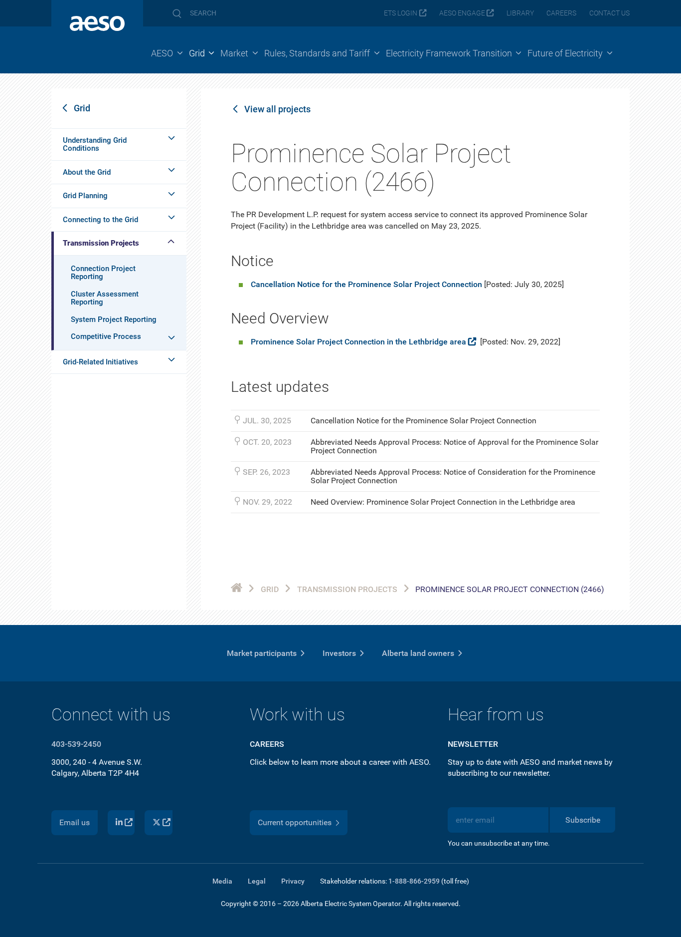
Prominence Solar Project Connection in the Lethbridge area (358, 341)
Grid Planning (85, 195)
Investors (339, 653)
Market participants (262, 653)
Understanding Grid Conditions (95, 144)
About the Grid (87, 172)
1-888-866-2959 (414, 881)
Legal (257, 881)
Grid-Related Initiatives (100, 361)
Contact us (609, 13)
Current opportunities (295, 822)
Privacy (293, 881)
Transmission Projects (101, 243)
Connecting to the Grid (100, 219)
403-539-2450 (76, 744)
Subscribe (582, 820)
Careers (561, 13)
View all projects (277, 109)
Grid (82, 108)
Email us (74, 822)
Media (222, 881)
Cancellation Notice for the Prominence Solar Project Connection (366, 284)
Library (520, 13)
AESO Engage (462, 13)
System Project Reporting (114, 319)
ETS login (400, 13)
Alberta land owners (418, 653)
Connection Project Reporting (103, 273)
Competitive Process (106, 336)
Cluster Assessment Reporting (105, 298)
